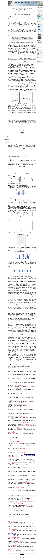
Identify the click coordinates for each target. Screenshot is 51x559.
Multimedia (39, 28)
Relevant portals (40, 29)
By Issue (38, 57)
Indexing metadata (40, 16)
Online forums (40, 27)
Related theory (40, 25)
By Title (38, 58)
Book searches (40, 24)
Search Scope (38, 54)
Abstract (39, 14)
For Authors (38, 61)
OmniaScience (23, 557)
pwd (37, 10)
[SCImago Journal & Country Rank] (40, 42)
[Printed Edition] (39, 38)
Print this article (40, 15)
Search (38, 53)
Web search (39, 31)
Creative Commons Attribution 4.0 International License (25, 555)
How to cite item (40, 17)
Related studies (40, 26)
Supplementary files (40, 18)
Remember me (39, 11)
